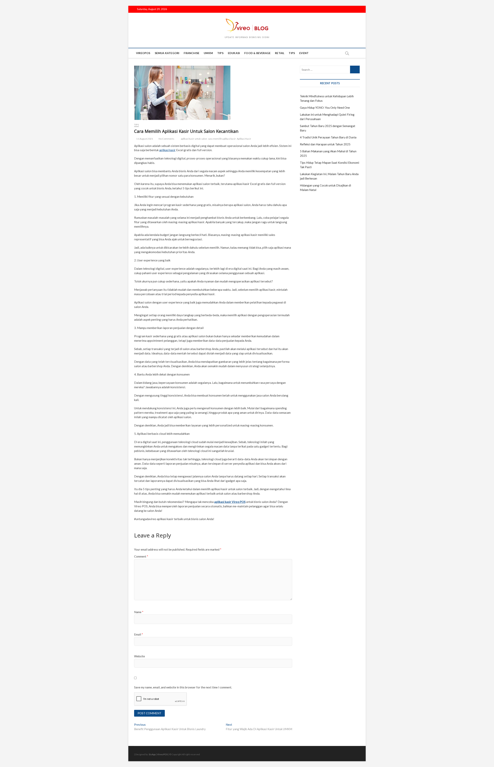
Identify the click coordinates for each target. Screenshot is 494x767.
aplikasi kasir (167, 150)
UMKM (208, 53)
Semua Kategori (167, 53)
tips (220, 53)
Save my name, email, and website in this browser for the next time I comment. (183, 687)
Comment (141, 556)
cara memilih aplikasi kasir (222, 138)
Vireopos (143, 53)
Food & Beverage (257, 53)
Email (138, 634)
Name (138, 612)
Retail (279, 53)
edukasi (234, 53)
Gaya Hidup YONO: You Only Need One (325, 107)
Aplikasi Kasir (244, 138)
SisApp (152, 754)
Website (139, 656)
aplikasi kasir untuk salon (194, 138)
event (304, 53)
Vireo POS (162, 754)
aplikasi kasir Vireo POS (229, 501)
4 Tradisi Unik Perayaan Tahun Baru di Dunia (328, 137)
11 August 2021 (144, 138)
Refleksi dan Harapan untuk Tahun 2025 (325, 144)
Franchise (191, 53)
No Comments (166, 138)
